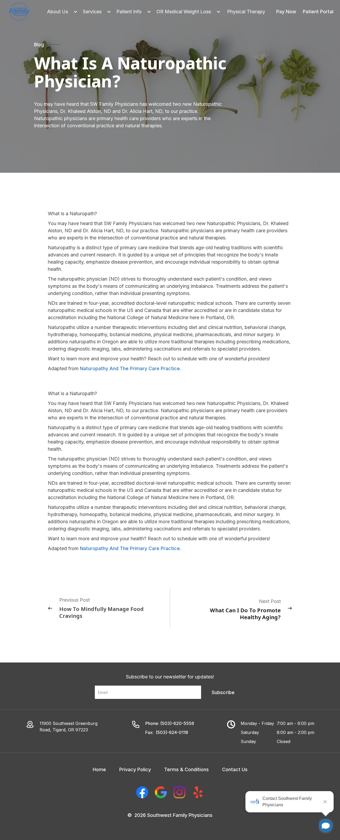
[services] (94, 11)
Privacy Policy (135, 769)
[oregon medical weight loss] (185, 11)
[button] (60, 11)
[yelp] (198, 792)
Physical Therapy (246, 11)
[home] (19, 11)
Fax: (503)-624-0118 (166, 732)
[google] (161, 792)
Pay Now (286, 11)
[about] (60, 11)
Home (99, 769)
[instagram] (179, 792)
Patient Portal (318, 11)
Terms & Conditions (186, 769)
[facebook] (142, 792)
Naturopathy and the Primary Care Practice (130, 368)
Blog (39, 44)
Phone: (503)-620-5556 (169, 723)
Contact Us (235, 769)
